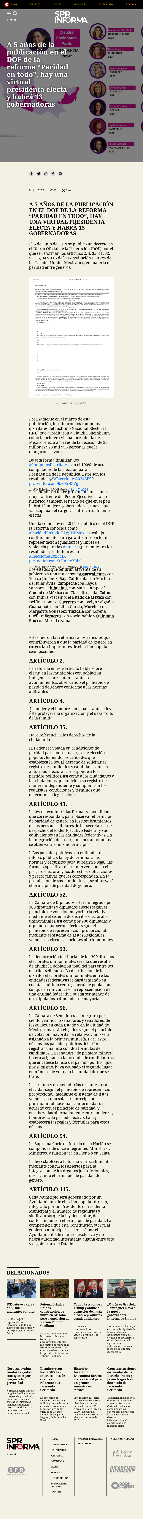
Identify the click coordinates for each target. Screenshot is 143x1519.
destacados (58, 1450)
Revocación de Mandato (106, 4)
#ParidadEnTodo (44, 532)
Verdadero (24, 4)
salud (54, 1466)
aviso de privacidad (90, 1438)
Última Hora (50, 4)
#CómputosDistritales (49, 464)
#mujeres (71, 546)
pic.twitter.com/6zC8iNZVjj (53, 483)
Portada (75, 4)
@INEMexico (78, 532)
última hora (59, 1444)
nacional (57, 1455)
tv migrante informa (59, 1485)
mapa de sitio (86, 1443)
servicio (56, 1472)
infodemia (57, 1461)
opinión (56, 1492)
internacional (60, 1478)
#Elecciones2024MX (72, 478)
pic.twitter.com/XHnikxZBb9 (55, 560)
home (54, 1438)
